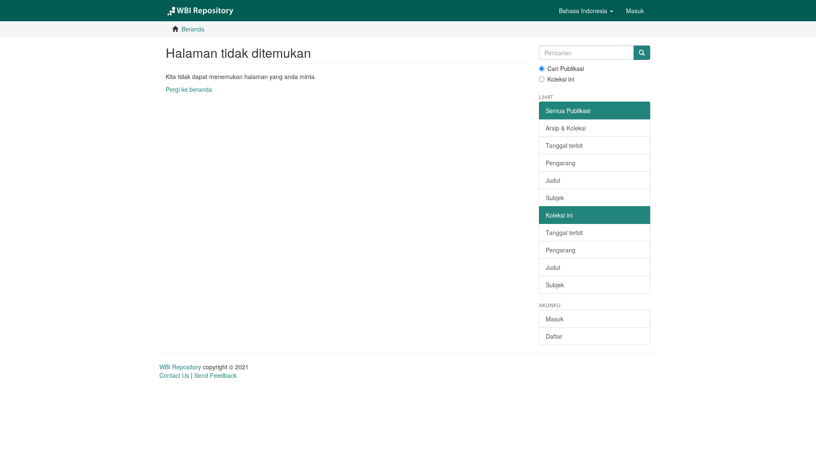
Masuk (555, 318)
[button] (586, 10)
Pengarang (560, 163)
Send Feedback (215, 375)
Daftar (554, 336)
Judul (553, 180)
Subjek (555, 197)
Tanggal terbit (564, 145)
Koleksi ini (560, 79)
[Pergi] (641, 52)
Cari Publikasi (565, 68)
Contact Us (174, 375)
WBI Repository (180, 367)
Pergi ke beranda (189, 89)
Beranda (192, 29)
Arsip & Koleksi (566, 128)
